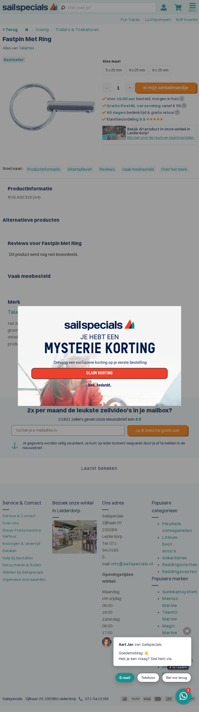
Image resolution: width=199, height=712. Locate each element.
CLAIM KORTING (99, 373)
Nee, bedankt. (99, 385)
